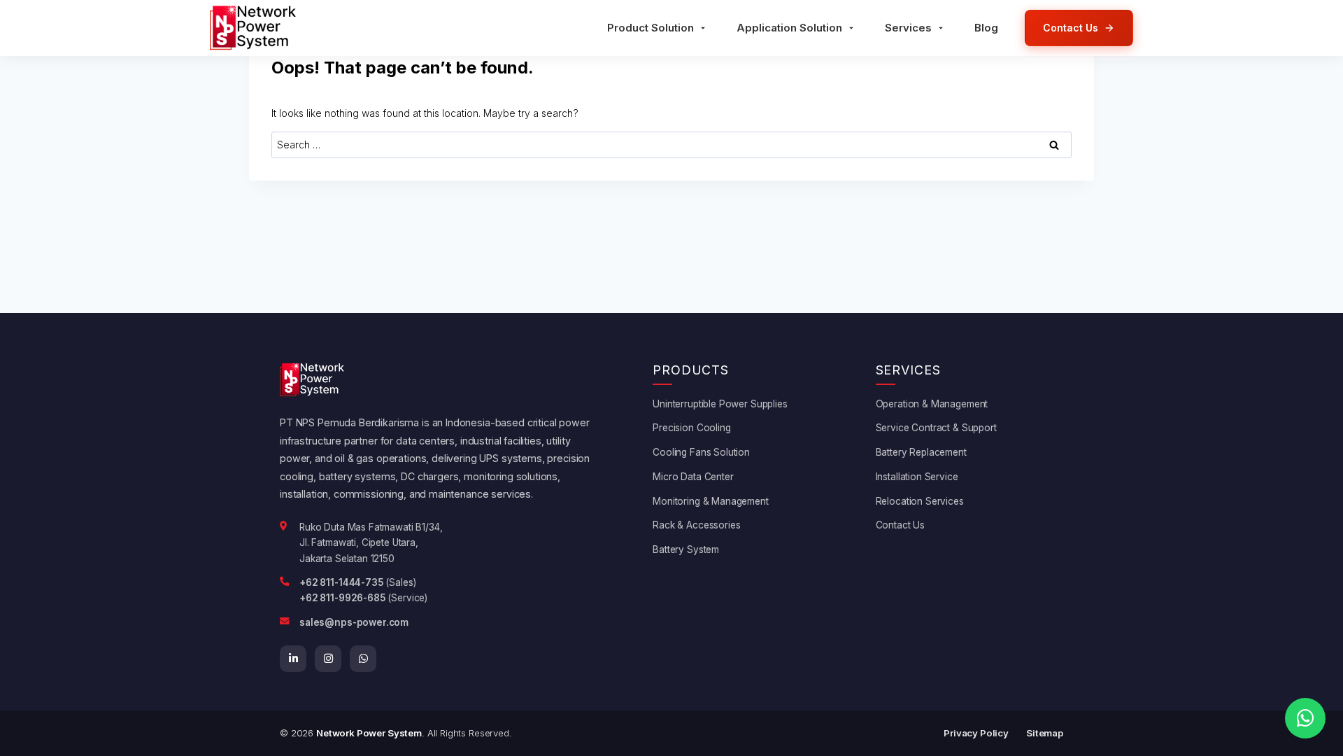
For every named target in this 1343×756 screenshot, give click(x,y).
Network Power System (369, 732)
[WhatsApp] (363, 658)
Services (908, 27)
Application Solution (789, 27)
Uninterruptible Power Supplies (720, 404)
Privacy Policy (976, 732)
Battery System (686, 549)
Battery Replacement (921, 452)
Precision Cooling (691, 427)
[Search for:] (671, 144)
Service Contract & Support (936, 427)
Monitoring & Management (711, 501)
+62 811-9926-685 (342, 597)
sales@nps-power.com (353, 622)
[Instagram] (328, 658)
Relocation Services (920, 501)
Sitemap (1044, 732)
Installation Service (917, 476)
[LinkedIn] (293, 658)
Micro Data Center (693, 476)
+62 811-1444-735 (341, 582)
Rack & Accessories (696, 525)
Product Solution (650, 27)
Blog (986, 27)
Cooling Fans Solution (701, 452)
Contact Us (900, 525)
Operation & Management (932, 404)
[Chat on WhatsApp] (1305, 718)
